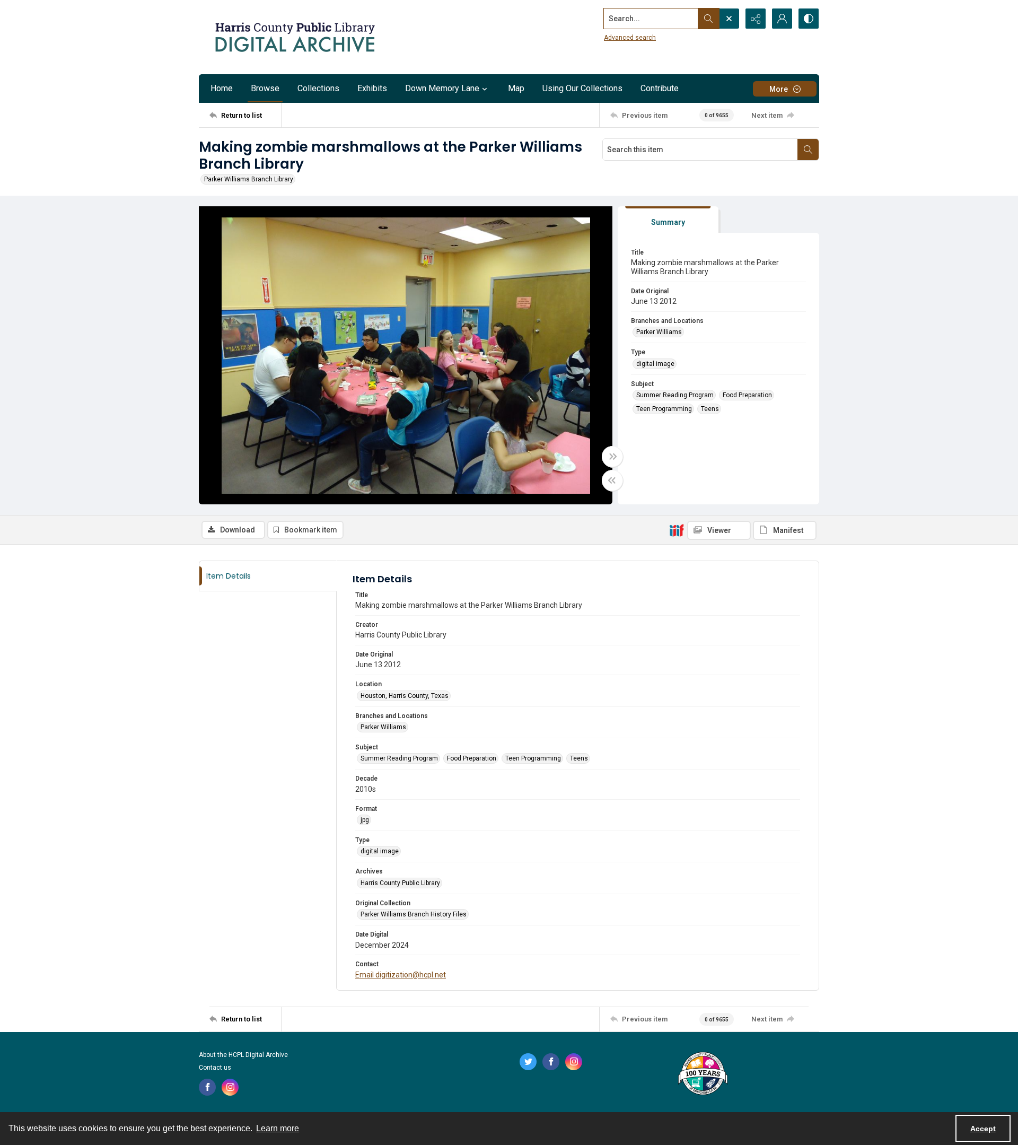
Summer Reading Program (675, 395)
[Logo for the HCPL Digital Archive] (294, 37)
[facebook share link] (207, 1087)
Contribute (659, 88)
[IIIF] (676, 530)
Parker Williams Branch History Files (414, 914)
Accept (983, 1128)
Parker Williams (659, 332)
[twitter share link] (528, 1061)
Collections (318, 88)
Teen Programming (664, 409)
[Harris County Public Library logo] (702, 1074)
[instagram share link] (230, 1087)
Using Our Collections (582, 88)
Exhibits (372, 88)
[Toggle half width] (612, 480)
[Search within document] (808, 149)
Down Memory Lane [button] (442, 88)
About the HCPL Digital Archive (243, 1055)
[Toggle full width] (612, 456)
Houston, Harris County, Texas (405, 696)
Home (221, 88)
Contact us (215, 1067)
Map (516, 88)
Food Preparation (747, 395)
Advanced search (630, 37)
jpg (365, 820)
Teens (710, 409)
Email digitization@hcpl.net (400, 975)
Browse (265, 88)
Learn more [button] (277, 1128)
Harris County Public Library (400, 883)
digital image (655, 364)
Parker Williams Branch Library (248, 179)
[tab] (668, 219)
